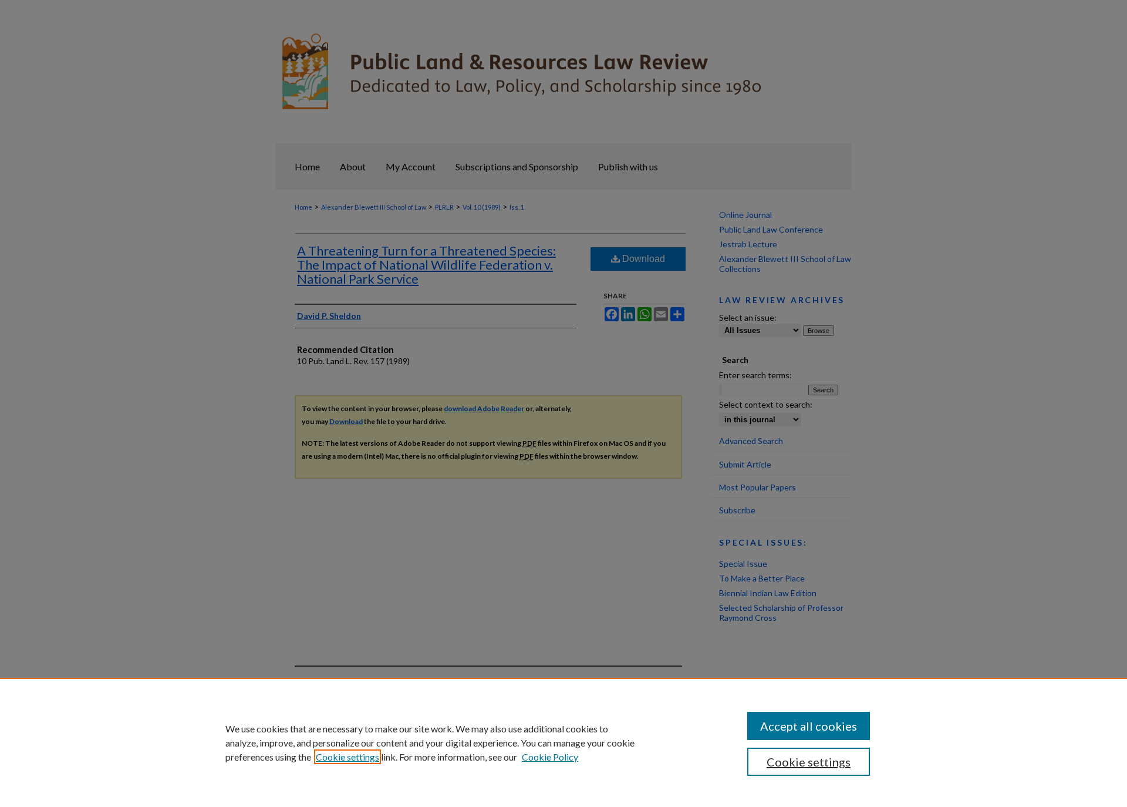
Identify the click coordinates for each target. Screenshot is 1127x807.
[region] (563, 742)
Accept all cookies (808, 726)
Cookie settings (347, 756)
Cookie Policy (550, 756)
